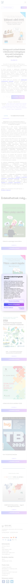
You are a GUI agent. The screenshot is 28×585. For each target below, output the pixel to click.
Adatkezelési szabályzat (21, 308)
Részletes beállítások (8, 307)
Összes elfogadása (14, 304)
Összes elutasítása (14, 301)
